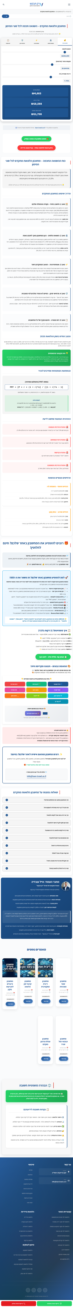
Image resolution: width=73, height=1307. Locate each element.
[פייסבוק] (45, 1290)
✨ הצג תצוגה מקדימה (33, 713)
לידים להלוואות (28, 1184)
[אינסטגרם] (28, 1290)
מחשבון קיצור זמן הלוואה (27, 984)
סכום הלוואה (66, 49)
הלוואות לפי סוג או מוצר (62, 1231)
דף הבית (68, 12)
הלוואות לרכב (65, 1250)
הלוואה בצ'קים (28, 1240)
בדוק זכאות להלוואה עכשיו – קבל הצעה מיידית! (36, 148)
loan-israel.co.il (40, 128)
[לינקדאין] (39, 1290)
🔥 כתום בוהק (15, 696)
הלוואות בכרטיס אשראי (25, 1231)
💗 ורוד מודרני (15, 690)
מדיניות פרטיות (27, 1189)
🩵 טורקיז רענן (58, 696)
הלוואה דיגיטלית (27, 1226)
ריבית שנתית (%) (65, 74)
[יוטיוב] (34, 1290)
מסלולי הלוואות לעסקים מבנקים (23, 1264)
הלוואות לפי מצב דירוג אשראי (60, 1222)
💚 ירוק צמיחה (37, 684)
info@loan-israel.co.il (36, 776)
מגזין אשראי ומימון (64, 1254)
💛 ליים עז (36, 696)
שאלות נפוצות (28, 1179)
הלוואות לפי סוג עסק (26, 1273)
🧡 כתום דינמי (36, 690)
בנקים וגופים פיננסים (63, 1236)
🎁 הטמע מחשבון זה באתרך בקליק (36, 139)
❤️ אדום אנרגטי (14, 684)
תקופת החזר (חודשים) (63, 61)
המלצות (30, 1175)
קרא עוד (63, 1001)
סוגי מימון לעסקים (27, 1269)
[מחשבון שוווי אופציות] (63, 967)
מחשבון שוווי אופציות (63, 984)
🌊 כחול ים (58, 701)
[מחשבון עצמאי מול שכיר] (63, 1025)
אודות (30, 1170)
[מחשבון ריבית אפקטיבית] (45, 967)
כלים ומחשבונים (60, 12)
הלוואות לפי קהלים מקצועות (61, 1240)
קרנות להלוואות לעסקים (25, 1260)
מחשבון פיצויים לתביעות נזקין (9, 985)
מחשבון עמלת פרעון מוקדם (45, 1041)
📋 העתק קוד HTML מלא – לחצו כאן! (53, 657)
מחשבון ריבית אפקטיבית (45, 984)
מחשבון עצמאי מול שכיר (63, 1041)
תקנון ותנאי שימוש (27, 1193)
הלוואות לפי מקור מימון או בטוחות (59, 1226)
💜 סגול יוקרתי (58, 690)
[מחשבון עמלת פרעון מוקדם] (45, 1025)
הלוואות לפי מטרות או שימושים (60, 1217)
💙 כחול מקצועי (58, 684)
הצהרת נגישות (28, 1198)
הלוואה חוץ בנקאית (26, 1222)
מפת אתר (29, 1203)
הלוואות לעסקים (27, 1250)
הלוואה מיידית (28, 1217)
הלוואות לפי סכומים (63, 1245)
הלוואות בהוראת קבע (26, 1236)
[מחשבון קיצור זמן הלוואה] (27, 967)
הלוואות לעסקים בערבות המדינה (22, 1255)
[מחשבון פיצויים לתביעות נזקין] (9, 967)
